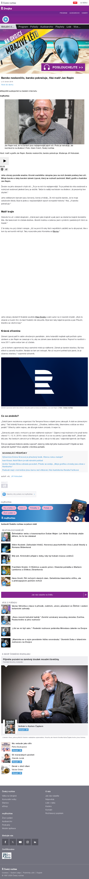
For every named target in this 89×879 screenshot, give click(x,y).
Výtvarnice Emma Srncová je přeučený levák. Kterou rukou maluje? (32, 457)
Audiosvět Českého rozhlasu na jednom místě (19, 524)
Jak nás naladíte (52, 796)
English (39, 873)
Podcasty (6, 825)
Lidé (69, 26)
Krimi (21, 508)
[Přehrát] (4, 161)
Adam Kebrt (36, 148)
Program (63, 13)
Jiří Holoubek (16, 476)
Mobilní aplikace (9, 828)
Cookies (5, 873)
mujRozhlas (6, 502)
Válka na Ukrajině (9, 796)
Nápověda (49, 799)
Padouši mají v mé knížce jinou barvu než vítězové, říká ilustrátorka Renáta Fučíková (40, 470)
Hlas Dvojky (40, 317)
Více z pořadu (9, 603)
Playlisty (60, 26)
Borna (56, 231)
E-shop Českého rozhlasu (16, 654)
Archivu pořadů (37, 447)
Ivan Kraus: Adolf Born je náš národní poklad (22, 460)
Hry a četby (8, 508)
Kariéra (48, 806)
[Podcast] (2, 169)
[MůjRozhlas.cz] (4, 96)
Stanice (5, 803)
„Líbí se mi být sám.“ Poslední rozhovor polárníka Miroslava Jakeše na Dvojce (49, 628)
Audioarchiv (74, 13)
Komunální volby (9, 799)
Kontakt (48, 810)
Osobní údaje (16, 873)
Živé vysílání (8, 513)
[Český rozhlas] (8, 3)
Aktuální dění (8, 26)
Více (77, 26)
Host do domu (7, 85)
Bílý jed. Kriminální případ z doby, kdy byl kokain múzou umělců (42, 556)
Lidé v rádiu (50, 803)
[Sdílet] (6, 169)
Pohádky (33, 508)
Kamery (85, 13)
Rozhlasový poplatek (54, 813)
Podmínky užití (28, 873)
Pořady (34, 26)
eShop (5, 806)
